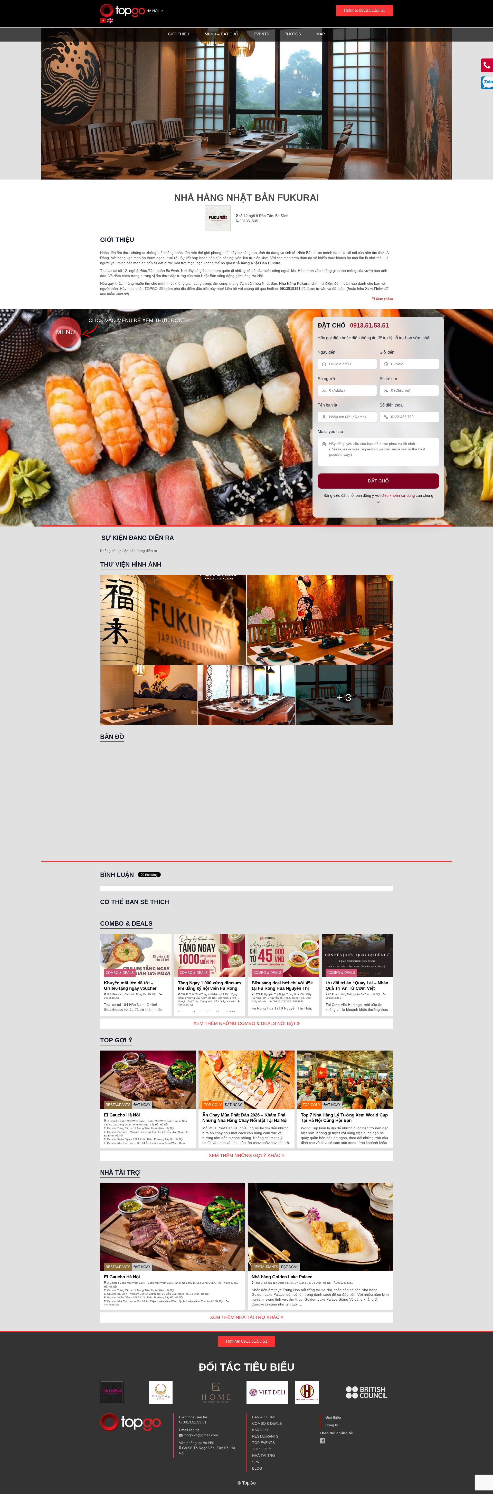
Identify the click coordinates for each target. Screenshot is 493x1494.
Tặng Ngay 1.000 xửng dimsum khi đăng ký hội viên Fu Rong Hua (209, 988)
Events (261, 34)
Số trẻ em (388, 379)
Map (320, 34)
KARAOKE (260, 1430)
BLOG (257, 1468)
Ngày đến (326, 352)
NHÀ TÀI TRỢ (263, 1455)
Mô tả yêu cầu (330, 431)
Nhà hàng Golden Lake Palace (282, 1276)
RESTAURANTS (118, 1105)
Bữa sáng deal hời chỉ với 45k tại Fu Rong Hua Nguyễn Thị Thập (282, 988)
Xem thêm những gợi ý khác (245, 1155)
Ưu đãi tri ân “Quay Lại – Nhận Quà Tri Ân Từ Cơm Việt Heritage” (357, 988)
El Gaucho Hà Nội (122, 1115)
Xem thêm (384, 299)
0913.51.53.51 (369, 325)
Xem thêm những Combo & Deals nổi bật (245, 1023)
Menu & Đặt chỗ (221, 34)
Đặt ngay (142, 1105)
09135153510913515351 (288, 1001)
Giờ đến (387, 352)
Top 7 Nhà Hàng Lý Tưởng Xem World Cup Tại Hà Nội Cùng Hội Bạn (344, 1118)
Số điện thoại (392, 405)
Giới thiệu (178, 34)
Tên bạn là (327, 405)
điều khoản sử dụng (398, 495)
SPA (255, 1462)
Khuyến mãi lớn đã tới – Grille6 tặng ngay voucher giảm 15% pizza (130, 988)
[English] (110, 20)
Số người (326, 379)
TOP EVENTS (263, 1443)
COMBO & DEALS (120, 973)
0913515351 (249, 221)
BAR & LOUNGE (265, 1417)
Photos (293, 34)
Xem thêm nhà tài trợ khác (245, 1317)
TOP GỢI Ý (213, 1105)
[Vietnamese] (103, 20)
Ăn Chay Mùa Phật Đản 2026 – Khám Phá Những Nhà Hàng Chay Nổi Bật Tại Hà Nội (245, 1118)
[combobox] (155, 11)
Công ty (331, 1425)
